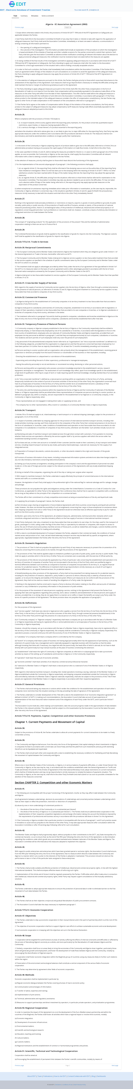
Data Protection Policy (80, 1084)
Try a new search (80, 10)
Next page (115, 27)
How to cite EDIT (60, 1076)
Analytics (93, 10)
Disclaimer (58, 1084)
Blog (93, 1076)
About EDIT (31, 1076)
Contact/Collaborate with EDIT (79, 1076)
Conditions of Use (67, 1084)
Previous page (19, 27)
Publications (47, 1076)
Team (39, 1076)
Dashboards (101, 1076)
